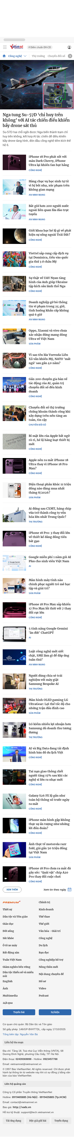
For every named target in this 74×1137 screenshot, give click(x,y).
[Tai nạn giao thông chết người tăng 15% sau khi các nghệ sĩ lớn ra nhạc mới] (14, 777)
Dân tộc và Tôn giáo (15, 916)
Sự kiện (55, 1012)
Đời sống (8, 931)
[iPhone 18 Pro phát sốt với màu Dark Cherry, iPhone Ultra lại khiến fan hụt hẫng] (14, 162)
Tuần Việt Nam (12, 959)
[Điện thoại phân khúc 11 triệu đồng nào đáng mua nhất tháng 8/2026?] (14, 490)
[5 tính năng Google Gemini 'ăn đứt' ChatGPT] (14, 634)
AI (30, 566)
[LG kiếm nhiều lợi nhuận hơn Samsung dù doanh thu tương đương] (14, 730)
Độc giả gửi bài (37, 1120)
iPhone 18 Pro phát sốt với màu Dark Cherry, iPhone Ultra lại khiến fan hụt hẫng (49, 161)
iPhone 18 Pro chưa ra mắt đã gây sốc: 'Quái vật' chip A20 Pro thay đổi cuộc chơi (50, 872)
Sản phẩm (34, 344)
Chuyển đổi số (56, 56)
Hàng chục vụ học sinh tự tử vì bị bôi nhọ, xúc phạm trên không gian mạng (49, 185)
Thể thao (44, 916)
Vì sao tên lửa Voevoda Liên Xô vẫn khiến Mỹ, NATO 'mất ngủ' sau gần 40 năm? (50, 359)
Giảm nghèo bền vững (16, 967)
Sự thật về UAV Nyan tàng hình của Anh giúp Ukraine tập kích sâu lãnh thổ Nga (48, 282)
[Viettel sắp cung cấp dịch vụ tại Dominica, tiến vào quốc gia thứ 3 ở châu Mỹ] (14, 259)
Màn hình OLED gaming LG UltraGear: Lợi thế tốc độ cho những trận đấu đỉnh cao (49, 704)
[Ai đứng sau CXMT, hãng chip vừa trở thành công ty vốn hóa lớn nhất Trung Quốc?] (14, 514)
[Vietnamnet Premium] (12, 903)
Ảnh (5, 988)
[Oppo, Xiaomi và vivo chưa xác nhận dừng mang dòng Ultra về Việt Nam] (14, 336)
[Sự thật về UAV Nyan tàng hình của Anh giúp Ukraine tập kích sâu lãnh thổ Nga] (14, 283)
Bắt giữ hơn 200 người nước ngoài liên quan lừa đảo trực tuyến (49, 210)
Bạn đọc (44, 952)
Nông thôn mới (48, 967)
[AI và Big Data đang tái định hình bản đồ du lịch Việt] (14, 754)
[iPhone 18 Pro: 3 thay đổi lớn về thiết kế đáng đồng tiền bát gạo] (14, 538)
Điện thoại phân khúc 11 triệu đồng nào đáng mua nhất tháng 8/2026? (50, 488)
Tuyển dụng (61, 1120)
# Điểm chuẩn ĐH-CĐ (40, 47)
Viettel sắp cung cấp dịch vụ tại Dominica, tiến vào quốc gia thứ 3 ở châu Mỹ (48, 257)
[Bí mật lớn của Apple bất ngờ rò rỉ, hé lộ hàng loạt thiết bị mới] (14, 441)
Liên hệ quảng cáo (15, 1083)
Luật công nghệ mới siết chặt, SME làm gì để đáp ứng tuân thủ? (49, 655)
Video (42, 988)
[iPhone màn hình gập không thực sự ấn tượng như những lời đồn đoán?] (14, 825)
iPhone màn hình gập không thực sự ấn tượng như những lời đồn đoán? (49, 824)
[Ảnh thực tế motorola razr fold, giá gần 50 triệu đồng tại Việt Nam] (14, 850)
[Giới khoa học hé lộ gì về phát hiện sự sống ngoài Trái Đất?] (14, 236)
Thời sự (7, 909)
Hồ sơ (42, 981)
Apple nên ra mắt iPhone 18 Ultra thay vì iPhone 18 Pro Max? (48, 464)
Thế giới (44, 923)
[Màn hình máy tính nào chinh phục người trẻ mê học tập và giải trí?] (14, 585)
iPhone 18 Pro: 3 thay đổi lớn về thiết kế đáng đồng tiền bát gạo (49, 537)
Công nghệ (15, 56)
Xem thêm (12, 889)
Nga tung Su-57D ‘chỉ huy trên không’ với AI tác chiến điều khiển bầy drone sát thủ (36, 120)
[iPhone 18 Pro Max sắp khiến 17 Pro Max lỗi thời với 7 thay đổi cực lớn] (14, 610)
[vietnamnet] (17, 49)
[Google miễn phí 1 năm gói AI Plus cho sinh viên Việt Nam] (14, 562)
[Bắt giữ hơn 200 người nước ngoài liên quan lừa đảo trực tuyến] (14, 211)
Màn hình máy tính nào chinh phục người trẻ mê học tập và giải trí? (49, 584)
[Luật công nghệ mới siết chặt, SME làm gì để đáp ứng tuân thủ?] (14, 657)
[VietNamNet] (4, 56)
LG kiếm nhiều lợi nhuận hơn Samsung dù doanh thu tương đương (50, 728)
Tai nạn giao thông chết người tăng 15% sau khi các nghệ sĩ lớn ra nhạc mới (48, 775)
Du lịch (43, 945)
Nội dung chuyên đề (51, 974)
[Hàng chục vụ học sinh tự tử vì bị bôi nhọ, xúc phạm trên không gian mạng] (14, 187)
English (7, 981)
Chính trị (44, 902)
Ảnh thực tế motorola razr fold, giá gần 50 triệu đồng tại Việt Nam (48, 848)
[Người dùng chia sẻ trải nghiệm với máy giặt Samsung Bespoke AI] (14, 681)
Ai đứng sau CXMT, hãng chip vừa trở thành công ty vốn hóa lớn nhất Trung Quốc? (50, 513)
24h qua (8, 1002)
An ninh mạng (37, 195)
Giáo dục (8, 923)
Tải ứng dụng (13, 1120)
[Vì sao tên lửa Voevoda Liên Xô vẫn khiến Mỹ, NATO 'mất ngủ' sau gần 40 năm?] (14, 360)
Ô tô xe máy (10, 945)
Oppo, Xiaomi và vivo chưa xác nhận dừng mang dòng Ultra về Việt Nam (48, 335)
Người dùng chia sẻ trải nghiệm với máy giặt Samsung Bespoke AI (45, 680)
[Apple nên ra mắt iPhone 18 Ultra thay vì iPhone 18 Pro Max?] (14, 465)
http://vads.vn (22, 1107)
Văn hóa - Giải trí (50, 931)
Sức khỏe (8, 938)
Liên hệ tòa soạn (13, 1042)
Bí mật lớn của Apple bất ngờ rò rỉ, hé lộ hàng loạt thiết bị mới (49, 440)
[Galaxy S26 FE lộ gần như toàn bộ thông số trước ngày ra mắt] (14, 801)
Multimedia (10, 995)
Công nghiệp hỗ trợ (51, 959)
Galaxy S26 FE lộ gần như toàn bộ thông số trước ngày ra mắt (49, 800)
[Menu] (5, 47)
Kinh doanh (46, 909)
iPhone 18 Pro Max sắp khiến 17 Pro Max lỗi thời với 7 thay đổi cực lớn (50, 608)
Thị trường (38, 56)
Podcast (44, 995)
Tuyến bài (19, 1012)
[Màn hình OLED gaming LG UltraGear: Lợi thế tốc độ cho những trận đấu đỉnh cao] (14, 705)
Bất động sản (11, 952)
